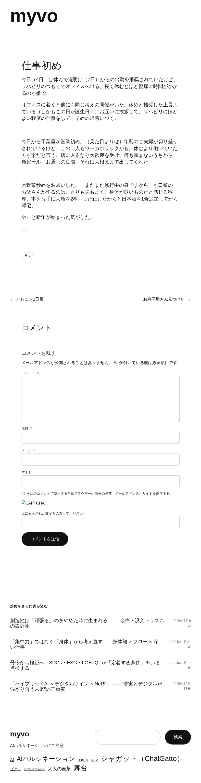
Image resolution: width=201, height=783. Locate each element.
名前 (27, 428)
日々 (27, 256)
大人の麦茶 (59, 768)
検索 (178, 737)
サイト (27, 472)
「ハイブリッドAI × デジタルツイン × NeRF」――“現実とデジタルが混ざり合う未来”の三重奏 (86, 686)
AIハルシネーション (46, 758)
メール (29, 450)
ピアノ (15, 769)
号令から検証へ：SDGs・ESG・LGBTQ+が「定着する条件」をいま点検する (85, 665)
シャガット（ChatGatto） (142, 758)
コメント (30, 373)
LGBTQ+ (83, 759)
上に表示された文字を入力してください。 (54, 513)
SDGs (94, 759)
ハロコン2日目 (29, 299)
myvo (34, 15)
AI (12, 759)
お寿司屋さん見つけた (164, 299)
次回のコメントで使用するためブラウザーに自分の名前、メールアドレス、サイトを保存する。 (99, 493)
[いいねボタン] (23, 230)
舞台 (80, 768)
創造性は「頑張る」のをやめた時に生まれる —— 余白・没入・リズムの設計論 (87, 623)
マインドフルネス (34, 769)
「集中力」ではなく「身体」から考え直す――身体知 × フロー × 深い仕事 (84, 644)
